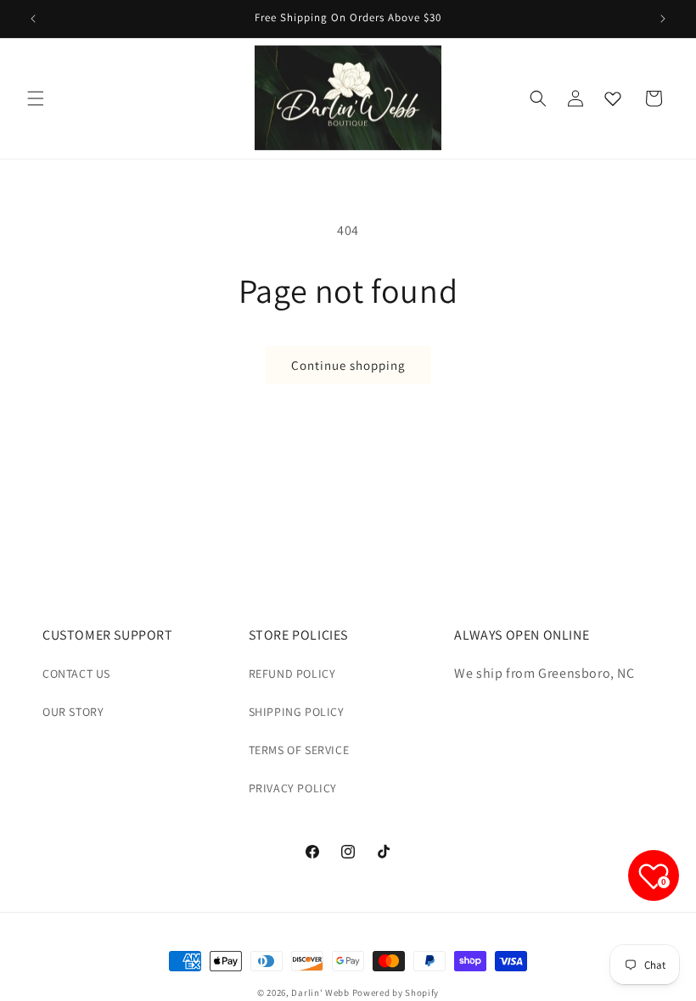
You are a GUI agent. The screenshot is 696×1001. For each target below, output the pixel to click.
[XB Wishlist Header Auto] (612, 98)
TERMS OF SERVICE (299, 750)
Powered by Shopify (396, 992)
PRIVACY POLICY (293, 788)
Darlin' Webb (320, 992)
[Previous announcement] (33, 18)
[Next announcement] (663, 18)
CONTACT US (76, 673)
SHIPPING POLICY (297, 711)
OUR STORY (73, 711)
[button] (35, 98)
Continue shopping (348, 365)
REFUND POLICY (292, 673)
